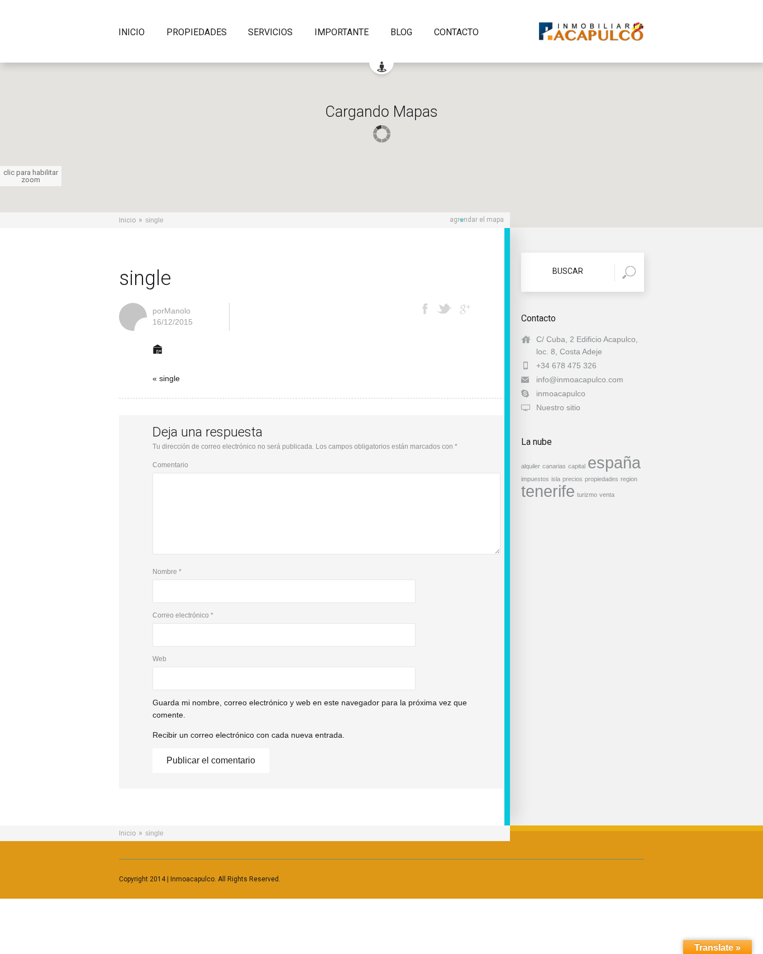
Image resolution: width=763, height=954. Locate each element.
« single (166, 378)
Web (159, 659)
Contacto (456, 32)
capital (576, 466)
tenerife (548, 491)
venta (606, 494)
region (629, 479)
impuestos (535, 479)
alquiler (530, 466)
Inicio (131, 32)
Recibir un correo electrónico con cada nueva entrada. (248, 734)
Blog (401, 32)
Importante (341, 32)
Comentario (170, 465)
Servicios (270, 32)
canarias (554, 466)
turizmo (587, 494)
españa (614, 462)
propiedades (601, 479)
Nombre (167, 572)
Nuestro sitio (558, 407)
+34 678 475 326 (566, 365)
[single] (157, 357)
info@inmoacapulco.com (579, 379)
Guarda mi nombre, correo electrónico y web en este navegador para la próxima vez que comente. (309, 708)
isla (555, 479)
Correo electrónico (182, 615)
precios (572, 479)
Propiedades (196, 32)
